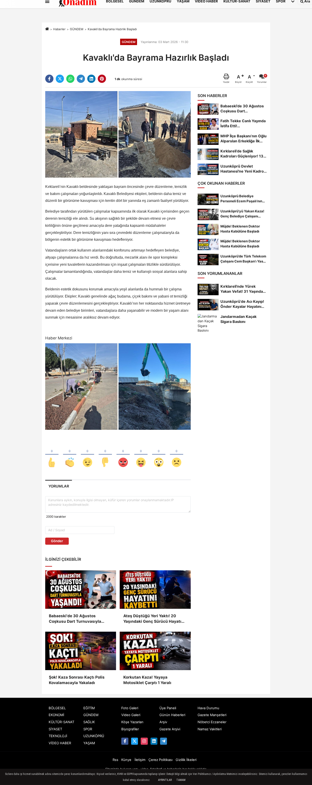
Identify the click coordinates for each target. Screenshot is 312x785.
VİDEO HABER (60, 743)
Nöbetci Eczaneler (212, 722)
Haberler (59, 29)
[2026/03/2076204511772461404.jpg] (118, 386)
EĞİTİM (89, 708)
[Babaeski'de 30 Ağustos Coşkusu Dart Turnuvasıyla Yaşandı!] (80, 589)
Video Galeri (130, 715)
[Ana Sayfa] (47, 29)
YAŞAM (89, 743)
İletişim (140, 760)
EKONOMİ (56, 715)
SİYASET (55, 729)
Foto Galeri (129, 708)
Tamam (180, 780)
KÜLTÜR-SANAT (61, 722)
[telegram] (81, 79)
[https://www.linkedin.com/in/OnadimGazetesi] (154, 741)
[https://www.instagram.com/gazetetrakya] (144, 741)
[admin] (163, 741)
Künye (126, 760)
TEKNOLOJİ (58, 736)
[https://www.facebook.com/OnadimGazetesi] (124, 741)
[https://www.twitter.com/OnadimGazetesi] (134, 741)
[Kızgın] (123, 455)
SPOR (87, 729)
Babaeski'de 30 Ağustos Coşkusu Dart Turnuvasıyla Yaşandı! (75, 619)
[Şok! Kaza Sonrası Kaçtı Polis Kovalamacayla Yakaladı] (80, 651)
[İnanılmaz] (158, 455)
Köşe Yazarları (132, 722)
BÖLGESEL (57, 708)
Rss (115, 760)
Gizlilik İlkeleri (186, 760)
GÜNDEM (76, 29)
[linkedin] (91, 79)
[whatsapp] (70, 79)
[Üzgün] (176, 455)
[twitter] (60, 79)
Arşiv (163, 722)
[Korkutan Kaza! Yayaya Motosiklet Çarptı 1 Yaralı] (155, 651)
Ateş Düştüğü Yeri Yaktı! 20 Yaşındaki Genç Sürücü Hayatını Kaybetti (154, 619)
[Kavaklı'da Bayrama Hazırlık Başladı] (118, 134)
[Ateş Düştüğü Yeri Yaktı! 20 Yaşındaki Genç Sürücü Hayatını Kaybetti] (155, 589)
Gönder (57, 541)
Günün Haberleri (172, 715)
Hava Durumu (208, 708)
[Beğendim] (51, 455)
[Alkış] (69, 455)
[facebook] (49, 79)
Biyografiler (130, 729)
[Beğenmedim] (105, 455)
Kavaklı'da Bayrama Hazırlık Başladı (112, 29)
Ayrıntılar (165, 780)
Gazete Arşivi (169, 729)
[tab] (58, 486)
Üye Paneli (167, 708)
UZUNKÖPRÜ (93, 736)
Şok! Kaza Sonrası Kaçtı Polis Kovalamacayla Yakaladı (77, 680)
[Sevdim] (87, 455)
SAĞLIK (89, 722)
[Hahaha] (141, 455)
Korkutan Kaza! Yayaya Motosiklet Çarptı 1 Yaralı (147, 680)
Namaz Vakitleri (210, 729)
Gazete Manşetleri (212, 715)
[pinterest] (102, 79)
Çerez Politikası (160, 760)
